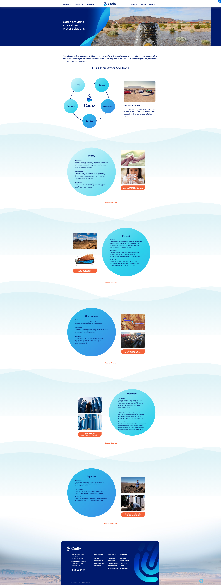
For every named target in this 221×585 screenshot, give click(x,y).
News (151, 4)
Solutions (66, 4)
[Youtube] (78, 570)
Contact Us (123, 558)
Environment (91, 4)
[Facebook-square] (72, 570)
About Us (96, 558)
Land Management (112, 568)
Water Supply (111, 558)
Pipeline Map (123, 563)
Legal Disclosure (124, 568)
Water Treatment (112, 565)
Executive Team (98, 560)
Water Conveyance (112, 563)
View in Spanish (124, 560)
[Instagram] (84, 570)
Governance (97, 565)
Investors (143, 4)
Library (122, 565)
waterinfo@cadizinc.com (78, 561)
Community (77, 4)
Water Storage (111, 560)
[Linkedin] (81, 570)
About (133, 4)
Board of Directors (99, 563)
